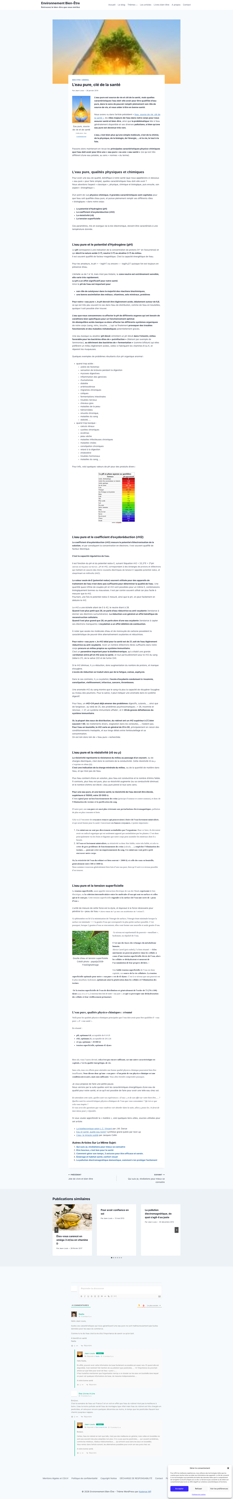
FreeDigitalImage (81, 136)
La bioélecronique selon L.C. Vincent (94, 1128)
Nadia (81, 1314)
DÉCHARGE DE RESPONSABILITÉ (136, 1478)
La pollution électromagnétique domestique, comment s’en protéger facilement (116, 1160)
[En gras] (81, 1296)
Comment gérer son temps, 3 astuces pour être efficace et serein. (109, 1153)
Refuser (198, 1488)
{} (112, 1296)
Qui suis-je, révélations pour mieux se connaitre (100, 1147)
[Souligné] (88, 1296)
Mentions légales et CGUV (55, 1478)
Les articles (145, 5)
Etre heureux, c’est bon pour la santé (94, 1150)
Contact (187, 5)
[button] (228, 1468)
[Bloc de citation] (102, 1296)
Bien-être (76, 80)
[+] (115, 1296)
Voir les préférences (219, 1488)
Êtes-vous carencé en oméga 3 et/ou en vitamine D (72, 1240)
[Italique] (85, 1296)
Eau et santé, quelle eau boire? (91, 1132)
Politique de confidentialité (84, 1478)
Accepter (179, 1488)
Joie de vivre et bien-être (80, 1177)
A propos (176, 5)
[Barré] (91, 1296)
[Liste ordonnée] (95, 1296)
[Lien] (108, 1296)
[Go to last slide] (56, 1230)
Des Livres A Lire (87, 1393)
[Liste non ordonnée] (98, 1296)
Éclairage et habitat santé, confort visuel (97, 1157)
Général (85, 80)
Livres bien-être (161, 5)
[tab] (111, 1257)
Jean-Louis (79, 91)
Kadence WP (145, 1491)
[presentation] (72, 1217)
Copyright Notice (108, 1478)
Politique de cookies (199, 1494)
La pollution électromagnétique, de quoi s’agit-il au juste (158, 1214)
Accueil (111, 5)
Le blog (121, 5)
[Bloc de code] (105, 1296)
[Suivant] (177, 1230)
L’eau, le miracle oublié (87, 1135)
